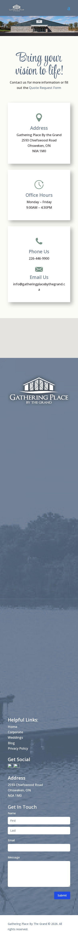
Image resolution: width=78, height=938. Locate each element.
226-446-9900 (39, 258)
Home (12, 727)
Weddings (15, 737)
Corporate (15, 732)
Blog (11, 743)
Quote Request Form (45, 88)
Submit (62, 895)
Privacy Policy (18, 748)
